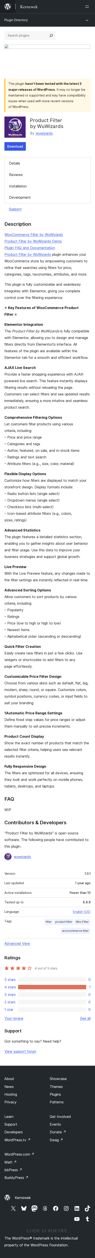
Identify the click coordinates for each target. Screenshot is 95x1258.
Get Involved (60, 1116)
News (9, 1086)
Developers (13, 1132)
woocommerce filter (75, 930)
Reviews (16, 174)
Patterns (57, 1102)
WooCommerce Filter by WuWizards (33, 234)
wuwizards (44, 133)
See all (85, 1018)
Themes (56, 1086)
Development (20, 197)
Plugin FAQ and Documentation (29, 248)
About (9, 1078)
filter (49, 921)
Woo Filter (82, 921)
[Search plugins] (51, 35)
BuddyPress (16, 1177)
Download (15, 146)
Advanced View (17, 943)
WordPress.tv (17, 1140)
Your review (13, 1018)
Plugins (55, 1094)
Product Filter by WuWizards (27, 254)
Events (55, 1124)
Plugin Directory (16, 20)
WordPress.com (19, 1154)
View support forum (20, 1051)
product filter (63, 921)
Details (14, 163)
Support (15, 209)
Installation (18, 186)
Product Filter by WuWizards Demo (33, 241)
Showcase (58, 1078)
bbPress (13, 1170)
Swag (56, 1140)
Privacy (10, 1102)
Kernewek (23, 1197)
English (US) (82, 911)
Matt (10, 1162)
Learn (8, 1116)
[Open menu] (88, 6)
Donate (58, 1132)
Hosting (10, 1094)
